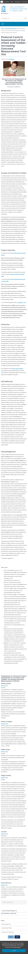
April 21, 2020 (4, 751)
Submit (11, 937)
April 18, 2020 (4, 833)
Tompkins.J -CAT (21, 302)
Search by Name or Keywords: (8, 913)
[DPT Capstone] (14, 9)
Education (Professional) (11, 28)
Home (2, 28)
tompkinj (11, 59)
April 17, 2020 (4, 885)
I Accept (14, 950)
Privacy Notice (17, 947)
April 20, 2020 (4, 777)
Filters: (3, 920)
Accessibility (6, 1)
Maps (12, 1)
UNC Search (24, 1)
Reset (17, 937)
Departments (17, 1)
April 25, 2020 (4, 685)
